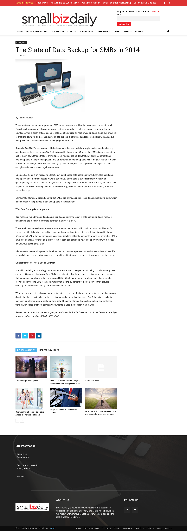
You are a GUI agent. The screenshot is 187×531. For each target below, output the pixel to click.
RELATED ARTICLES (26, 350)
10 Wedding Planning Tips (26, 381)
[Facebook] (164, 3)
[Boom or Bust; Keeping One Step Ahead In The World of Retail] (31, 398)
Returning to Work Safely (65, 2)
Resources (42, 2)
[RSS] (169, 3)
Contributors (23, 457)
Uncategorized (21, 42)
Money (128, 31)
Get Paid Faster (91, 2)
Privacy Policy (23, 468)
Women (139, 31)
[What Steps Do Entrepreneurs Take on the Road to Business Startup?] (101, 398)
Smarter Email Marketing (117, 2)
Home (20, 31)
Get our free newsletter (28, 465)
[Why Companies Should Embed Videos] (66, 397)
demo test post (92, 381)
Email (119, 14)
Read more (75, 516)
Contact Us (22, 454)
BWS (53, 528)
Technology (57, 31)
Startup (72, 31)
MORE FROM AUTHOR (49, 350)
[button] (168, 31)
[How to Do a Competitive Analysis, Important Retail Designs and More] (66, 367)
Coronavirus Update (145, 2)
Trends (117, 31)
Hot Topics (104, 31)
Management (87, 31)
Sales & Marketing (36, 31)
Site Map (21, 476)
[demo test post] (101, 367)
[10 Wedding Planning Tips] (31, 367)
